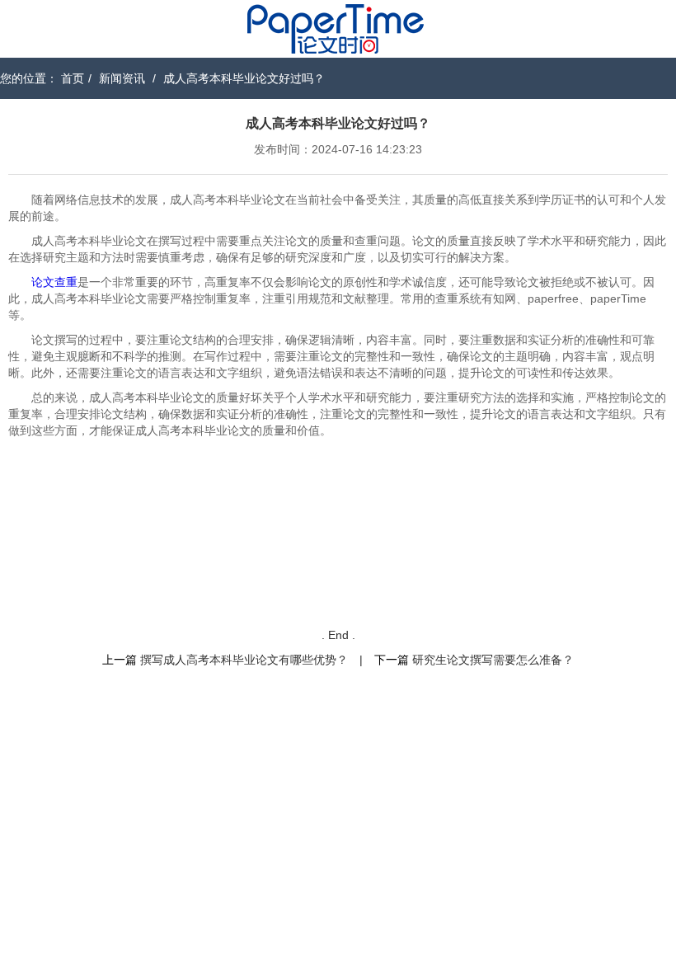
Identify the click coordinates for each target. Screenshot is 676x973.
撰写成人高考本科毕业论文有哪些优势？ (244, 659)
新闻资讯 (122, 78)
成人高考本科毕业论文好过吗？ (244, 78)
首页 (72, 78)
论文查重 (54, 282)
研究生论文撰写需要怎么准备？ (493, 659)
